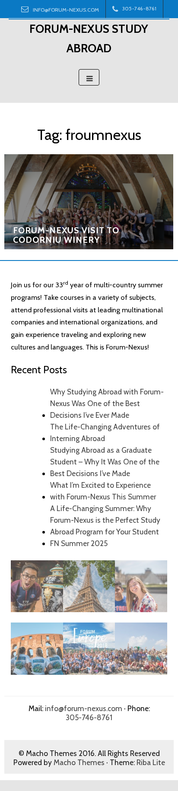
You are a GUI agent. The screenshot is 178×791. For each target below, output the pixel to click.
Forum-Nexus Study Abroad (88, 38)
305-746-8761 (89, 717)
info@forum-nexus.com (66, 9)
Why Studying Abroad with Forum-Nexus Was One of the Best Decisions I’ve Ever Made (107, 403)
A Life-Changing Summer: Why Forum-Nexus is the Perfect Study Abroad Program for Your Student (105, 520)
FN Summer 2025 (79, 543)
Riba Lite (151, 762)
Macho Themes (79, 762)
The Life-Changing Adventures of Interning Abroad (105, 432)
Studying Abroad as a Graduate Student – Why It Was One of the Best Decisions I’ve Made (104, 461)
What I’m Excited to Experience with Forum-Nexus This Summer (103, 490)
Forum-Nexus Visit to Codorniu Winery (66, 235)
